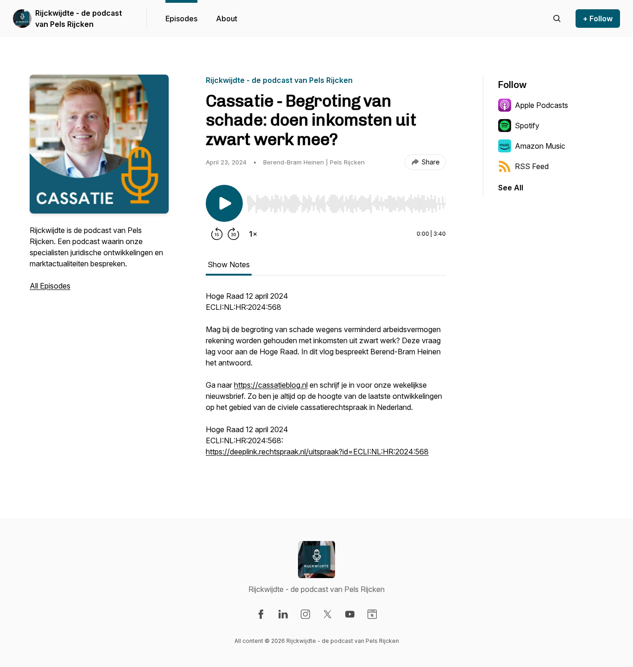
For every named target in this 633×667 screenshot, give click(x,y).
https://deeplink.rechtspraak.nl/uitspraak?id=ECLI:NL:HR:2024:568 (317, 451)
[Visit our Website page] (372, 614)
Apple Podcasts (541, 105)
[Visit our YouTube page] (349, 614)
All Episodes (50, 285)
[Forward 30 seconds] (233, 233)
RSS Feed (532, 166)
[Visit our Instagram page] (305, 614)
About (226, 18)
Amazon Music (540, 146)
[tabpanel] (326, 378)
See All (510, 187)
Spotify (527, 125)
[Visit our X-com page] (327, 614)
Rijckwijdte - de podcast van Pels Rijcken (78, 18)
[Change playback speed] (253, 233)
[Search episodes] (557, 18)
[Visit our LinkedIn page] (283, 614)
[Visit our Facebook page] (261, 614)
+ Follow (598, 18)
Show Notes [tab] (229, 264)
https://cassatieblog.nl (271, 385)
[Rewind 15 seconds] (216, 233)
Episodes (181, 18)
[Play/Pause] (224, 203)
